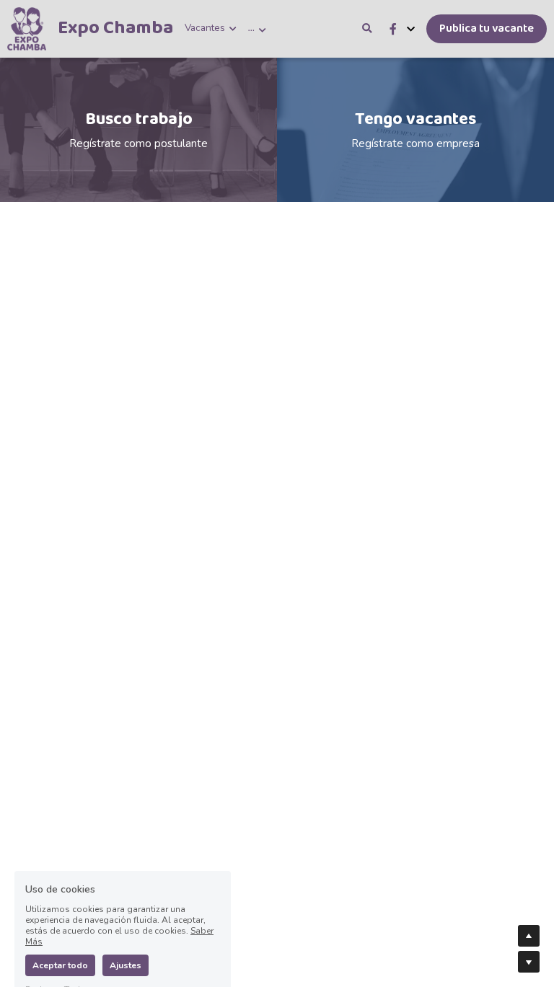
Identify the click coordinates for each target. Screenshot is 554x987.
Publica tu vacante (486, 28)
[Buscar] (367, 29)
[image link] (26, 28)
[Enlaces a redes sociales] (393, 29)
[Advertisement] (277, 303)
